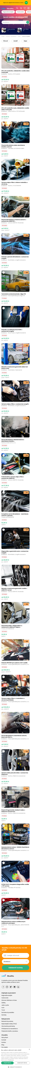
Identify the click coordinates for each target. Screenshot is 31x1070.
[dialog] (15, 1059)
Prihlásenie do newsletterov (10, 1029)
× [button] (29, 1049)
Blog (3, 1045)
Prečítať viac (11, 1060)
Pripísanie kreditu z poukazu (10, 1031)
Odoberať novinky (16, 968)
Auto (19, 36)
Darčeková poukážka (8, 1012)
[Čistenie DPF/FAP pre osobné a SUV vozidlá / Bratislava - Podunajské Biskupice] (15, 655)
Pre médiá (5, 1047)
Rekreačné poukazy (7, 1021)
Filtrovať (5, 41)
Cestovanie (20, 12)
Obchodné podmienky (8, 1026)
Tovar (3, 1010)
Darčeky (4, 1015)
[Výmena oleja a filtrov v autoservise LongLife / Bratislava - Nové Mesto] (15, 397)
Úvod (3, 36)
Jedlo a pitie (5, 1005)
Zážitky (4, 1003)
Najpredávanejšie (8, 12)
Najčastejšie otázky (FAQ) (9, 1024)
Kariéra (4, 1042)
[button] (17, 8)
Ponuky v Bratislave (11, 36)
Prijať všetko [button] (7, 1063)
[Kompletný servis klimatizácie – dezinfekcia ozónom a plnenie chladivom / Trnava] (15, 507)
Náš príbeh (5, 1037)
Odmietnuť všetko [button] (22, 1063)
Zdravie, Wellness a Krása (9, 1000)
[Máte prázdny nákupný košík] (21, 8)
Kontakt (4, 1040)
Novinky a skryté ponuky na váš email (14, 949)
